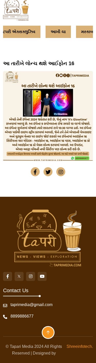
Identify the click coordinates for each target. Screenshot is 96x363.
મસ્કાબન (87, 32)
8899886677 (22, 316)
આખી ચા (56, 32)
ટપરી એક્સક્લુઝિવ (17, 32)
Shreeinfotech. (79, 346)
